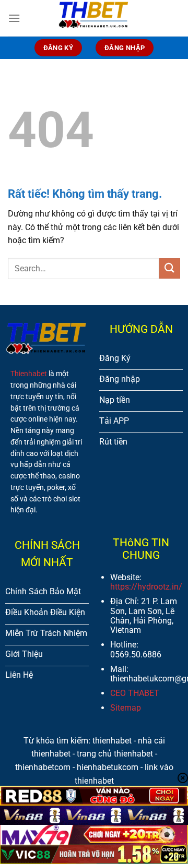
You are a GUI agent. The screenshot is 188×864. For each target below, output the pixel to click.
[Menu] (14, 18)
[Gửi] (169, 268)
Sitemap (125, 708)
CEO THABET (134, 693)
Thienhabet (28, 373)
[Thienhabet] (94, 18)
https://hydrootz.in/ (146, 587)
